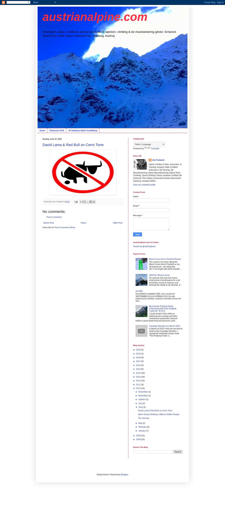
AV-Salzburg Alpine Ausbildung (82, 130)
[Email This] (81, 201)
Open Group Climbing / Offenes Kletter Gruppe (159, 414)
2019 (138, 354)
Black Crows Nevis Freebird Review (165, 259)
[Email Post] (76, 202)
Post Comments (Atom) (65, 227)
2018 (138, 357)
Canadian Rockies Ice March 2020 (164, 326)
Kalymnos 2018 (56, 130)
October (142, 399)
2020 (138, 350)
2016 (138, 365)
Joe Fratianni (158, 160)
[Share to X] (87, 201)
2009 (138, 436)
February (142, 427)
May (140, 423)
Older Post (117, 223)
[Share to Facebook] (90, 201)
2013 (138, 377)
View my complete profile (144, 185)
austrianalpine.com (94, 16)
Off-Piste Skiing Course (159, 275)
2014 (138, 373)
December (143, 392)
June (140, 407)
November (143, 395)
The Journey (143, 418)
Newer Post (48, 223)
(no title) (139, 291)
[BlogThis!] (84, 201)
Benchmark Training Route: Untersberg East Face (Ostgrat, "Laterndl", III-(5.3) (163, 308)
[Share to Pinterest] (94, 201)
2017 (138, 361)
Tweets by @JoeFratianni (144, 246)
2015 (138, 369)
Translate (155, 148)
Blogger (124, 474)
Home (42, 130)
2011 (138, 384)
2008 (138, 439)
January (142, 431)
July (140, 403)
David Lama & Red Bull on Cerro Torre (73, 145)
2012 (138, 380)
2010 (138, 388)
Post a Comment (54, 217)
